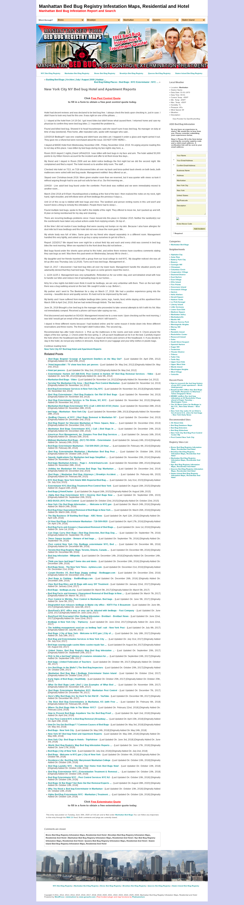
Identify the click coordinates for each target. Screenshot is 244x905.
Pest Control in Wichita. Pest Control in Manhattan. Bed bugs (80, 599)
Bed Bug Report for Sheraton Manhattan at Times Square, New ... (82, 423)
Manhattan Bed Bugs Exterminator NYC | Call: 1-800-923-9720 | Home (83, 406)
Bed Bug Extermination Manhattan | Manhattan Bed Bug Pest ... (82, 451)
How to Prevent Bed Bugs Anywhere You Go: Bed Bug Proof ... (80, 713)
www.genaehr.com (87, 897)
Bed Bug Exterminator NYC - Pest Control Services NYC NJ (79, 777)
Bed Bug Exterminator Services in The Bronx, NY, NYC (77, 400)
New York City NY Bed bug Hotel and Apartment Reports (72, 349)
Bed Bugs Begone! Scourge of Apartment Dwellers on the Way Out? (85, 359)
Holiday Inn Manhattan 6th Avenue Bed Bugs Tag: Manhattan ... (82, 468)
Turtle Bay (175, 359)
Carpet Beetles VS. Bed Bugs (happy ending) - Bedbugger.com (82, 573)
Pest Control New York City (182, 437)
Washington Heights (179, 369)
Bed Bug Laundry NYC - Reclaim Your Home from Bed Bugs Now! (83, 766)
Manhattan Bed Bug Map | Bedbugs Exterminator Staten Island (82, 673)
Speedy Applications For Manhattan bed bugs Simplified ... (78, 457)
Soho (173, 339)
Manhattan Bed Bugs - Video (62, 379)
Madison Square (178, 312)
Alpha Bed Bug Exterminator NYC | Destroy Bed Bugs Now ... (81, 495)
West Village (176, 372)
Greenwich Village (179, 289)
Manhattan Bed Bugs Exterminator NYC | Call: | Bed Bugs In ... (82, 429)
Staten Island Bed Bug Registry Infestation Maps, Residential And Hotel (185, 475)
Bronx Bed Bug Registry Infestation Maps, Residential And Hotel (186, 448)
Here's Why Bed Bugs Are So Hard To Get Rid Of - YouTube (78, 696)
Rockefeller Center (179, 334)
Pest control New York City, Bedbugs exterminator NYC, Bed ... (82, 544)
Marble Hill (175, 319)
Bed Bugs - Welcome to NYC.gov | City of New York (74, 754)
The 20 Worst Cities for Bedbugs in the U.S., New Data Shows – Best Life (186, 406)
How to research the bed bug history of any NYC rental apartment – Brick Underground (187, 385)
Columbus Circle (178, 270)
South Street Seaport (180, 342)
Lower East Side (178, 309)
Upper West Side (178, 364)
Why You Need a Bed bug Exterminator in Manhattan (75, 789)
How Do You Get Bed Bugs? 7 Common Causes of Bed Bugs (78, 724)
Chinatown (175, 267)
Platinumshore (138, 897)
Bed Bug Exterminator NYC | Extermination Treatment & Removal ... (83, 771)
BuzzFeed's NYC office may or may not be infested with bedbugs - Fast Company (91, 610)
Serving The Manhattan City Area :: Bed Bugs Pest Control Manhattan (84, 383)
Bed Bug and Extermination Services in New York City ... (77, 639)
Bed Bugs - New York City (61, 730)
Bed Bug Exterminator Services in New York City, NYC (75, 389)
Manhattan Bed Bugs (124, 815)
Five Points (176, 285)
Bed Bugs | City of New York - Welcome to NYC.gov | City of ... (80, 633)
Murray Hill (175, 327)
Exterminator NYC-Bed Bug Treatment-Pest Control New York (79, 486)
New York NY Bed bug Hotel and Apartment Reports (75, 734)
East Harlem (176, 277)
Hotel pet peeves (56, 370)
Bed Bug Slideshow (179, 430)
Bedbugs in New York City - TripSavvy (68, 622)
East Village (176, 280)
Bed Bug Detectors (179, 428)
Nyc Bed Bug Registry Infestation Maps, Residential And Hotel (185, 465)
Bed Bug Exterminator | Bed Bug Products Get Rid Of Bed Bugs (82, 394)
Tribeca (174, 354)
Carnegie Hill (176, 265)
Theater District (177, 352)
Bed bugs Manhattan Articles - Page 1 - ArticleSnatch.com (78, 463)
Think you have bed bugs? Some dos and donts (72, 561)
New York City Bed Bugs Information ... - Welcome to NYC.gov (80, 504)
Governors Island (178, 287)
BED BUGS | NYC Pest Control (63, 501)
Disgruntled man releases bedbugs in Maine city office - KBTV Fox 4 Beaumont (89, 605)
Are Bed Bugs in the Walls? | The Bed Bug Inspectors (75, 667)
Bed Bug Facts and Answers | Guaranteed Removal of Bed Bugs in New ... (86, 593)
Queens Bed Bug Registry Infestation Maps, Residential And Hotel (187, 470)
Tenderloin (175, 349)
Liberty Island (177, 304)
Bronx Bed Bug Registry (104, 73)
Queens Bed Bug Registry (159, 73)
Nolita (173, 329)
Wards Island (176, 367)
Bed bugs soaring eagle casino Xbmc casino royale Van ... (77, 645)
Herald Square (177, 297)
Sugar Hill (175, 347)
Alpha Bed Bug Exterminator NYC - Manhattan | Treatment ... (79, 794)
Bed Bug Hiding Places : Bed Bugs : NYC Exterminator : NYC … (126, 82)
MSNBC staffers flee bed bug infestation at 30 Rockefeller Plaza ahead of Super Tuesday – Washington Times (186, 399)
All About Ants (177, 423)
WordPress (59, 897)
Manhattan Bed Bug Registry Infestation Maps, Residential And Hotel (185, 460)
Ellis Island (176, 282)
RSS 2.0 (69, 817)
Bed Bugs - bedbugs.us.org (61, 590)
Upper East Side (178, 362)
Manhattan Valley (178, 314)
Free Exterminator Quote (106, 801)
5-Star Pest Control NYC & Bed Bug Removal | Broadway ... (78, 719)
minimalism (71, 897)
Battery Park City (178, 260)
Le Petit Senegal (178, 302)
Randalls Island (178, 332)
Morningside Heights (180, 324)
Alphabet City (177, 255)
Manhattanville (177, 317)
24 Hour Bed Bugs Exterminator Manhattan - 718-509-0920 (78, 521)
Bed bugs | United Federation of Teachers (69, 662)
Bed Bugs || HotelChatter (60, 491)
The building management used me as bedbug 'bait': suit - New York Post (86, 627)
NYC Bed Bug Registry (50, 73)
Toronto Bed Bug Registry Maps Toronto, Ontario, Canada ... (78, 550)
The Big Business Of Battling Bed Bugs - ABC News (75, 516)
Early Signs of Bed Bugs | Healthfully (67, 679)
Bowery (174, 262)
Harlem (174, 292)
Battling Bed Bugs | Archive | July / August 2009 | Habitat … (76, 79)
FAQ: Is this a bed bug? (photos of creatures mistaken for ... (78, 656)
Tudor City (175, 357)
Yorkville (175, 374)
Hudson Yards (177, 299)
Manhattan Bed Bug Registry (77, 73)
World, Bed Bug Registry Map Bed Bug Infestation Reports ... (80, 745)
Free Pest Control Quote (106, 98)
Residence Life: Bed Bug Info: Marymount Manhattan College (79, 760)
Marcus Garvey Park (180, 322)
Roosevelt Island (178, 337)
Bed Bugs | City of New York (62, 751)
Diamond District (178, 275)
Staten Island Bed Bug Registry (188, 73)
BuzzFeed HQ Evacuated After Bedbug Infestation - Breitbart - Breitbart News (88, 616)
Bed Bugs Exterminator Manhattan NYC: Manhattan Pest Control (82, 690)
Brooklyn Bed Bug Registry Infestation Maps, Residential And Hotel (185, 454)
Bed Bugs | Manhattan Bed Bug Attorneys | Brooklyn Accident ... (83, 474)
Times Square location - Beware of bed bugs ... (72, 538)
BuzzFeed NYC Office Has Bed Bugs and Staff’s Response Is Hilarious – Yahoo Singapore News (186, 392)
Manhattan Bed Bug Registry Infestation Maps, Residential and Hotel (114, 6)
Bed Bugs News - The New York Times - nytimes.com (75, 567)
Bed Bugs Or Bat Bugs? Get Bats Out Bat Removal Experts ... (79, 783)
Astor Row (175, 257)
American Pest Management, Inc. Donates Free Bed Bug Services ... (83, 434)
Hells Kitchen (177, 294)
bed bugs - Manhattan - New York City (67, 411)
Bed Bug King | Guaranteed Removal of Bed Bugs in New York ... (80, 510)
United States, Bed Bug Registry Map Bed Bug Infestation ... (81, 650)
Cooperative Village (179, 272)
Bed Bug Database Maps (181, 425)
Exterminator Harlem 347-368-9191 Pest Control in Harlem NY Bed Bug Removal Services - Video (100, 374)
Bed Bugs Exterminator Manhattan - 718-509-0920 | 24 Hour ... (79, 446)
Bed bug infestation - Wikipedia (64, 555)
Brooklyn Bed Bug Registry (131, 73)
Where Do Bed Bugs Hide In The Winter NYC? (72, 707)
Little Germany (177, 307)
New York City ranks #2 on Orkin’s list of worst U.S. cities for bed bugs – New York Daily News (186, 413)
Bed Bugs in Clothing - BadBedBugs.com (70, 578)
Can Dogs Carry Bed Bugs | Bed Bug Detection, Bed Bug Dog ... (82, 533)
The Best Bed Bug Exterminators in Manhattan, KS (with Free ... (83, 702)
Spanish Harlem (178, 344)
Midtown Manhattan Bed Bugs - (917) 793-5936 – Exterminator (79, 440)
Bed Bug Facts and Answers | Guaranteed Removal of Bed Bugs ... (81, 527)
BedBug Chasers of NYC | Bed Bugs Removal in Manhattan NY (82, 417)
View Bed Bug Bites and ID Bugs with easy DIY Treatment (78, 584)
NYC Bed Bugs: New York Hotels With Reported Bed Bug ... (78, 480)
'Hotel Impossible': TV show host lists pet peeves (73, 364)
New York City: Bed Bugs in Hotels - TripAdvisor (73, 739)
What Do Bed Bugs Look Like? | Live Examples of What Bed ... (82, 684)
